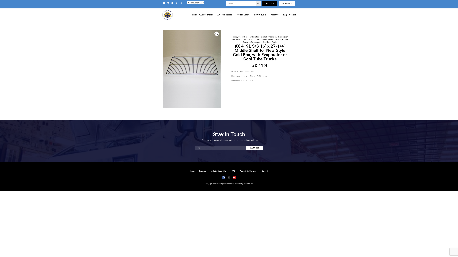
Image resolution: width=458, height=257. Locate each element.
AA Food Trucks (206, 18)
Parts (194, 18)
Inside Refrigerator (268, 40)
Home (234, 40)
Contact (292, 18)
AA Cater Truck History (219, 174)
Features (202, 174)
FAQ (285, 18)
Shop (240, 40)
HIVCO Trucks (260, 18)
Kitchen (247, 40)
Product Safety (243, 18)
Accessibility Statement (248, 174)
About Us (274, 18)
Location (255, 40)
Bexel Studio (248, 187)
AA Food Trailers (224, 18)
